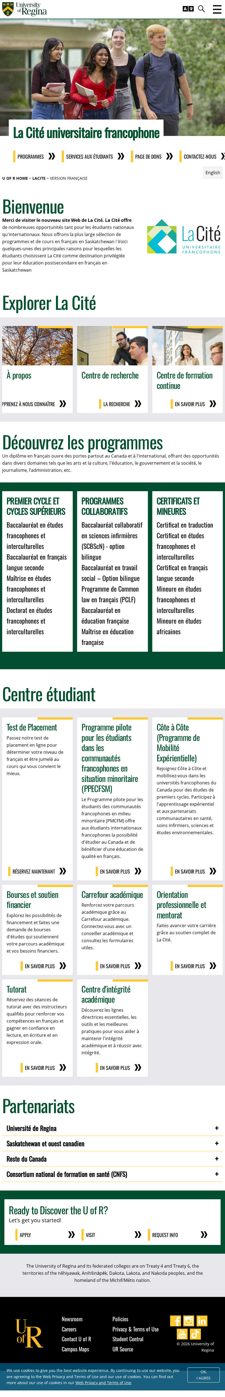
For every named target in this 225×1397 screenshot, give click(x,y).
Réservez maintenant (34, 871)
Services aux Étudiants (89, 156)
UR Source (123, 1349)
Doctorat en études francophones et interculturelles (29, 620)
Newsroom (72, 1319)
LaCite (39, 178)
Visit (90, 1234)
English (213, 173)
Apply (25, 1234)
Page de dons (148, 156)
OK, (203, 1375)
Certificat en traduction (185, 524)
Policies (120, 1319)
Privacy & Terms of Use (136, 1329)
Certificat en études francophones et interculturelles (180, 545)
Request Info (165, 1234)
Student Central (128, 1339)
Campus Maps (75, 1349)
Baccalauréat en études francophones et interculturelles (35, 535)
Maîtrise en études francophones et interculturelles (29, 588)
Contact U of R (76, 1339)
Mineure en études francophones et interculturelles (179, 599)
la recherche (116, 404)
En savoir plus (190, 404)
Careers (69, 1329)
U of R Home (15, 178)
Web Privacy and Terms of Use (103, 1382)
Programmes (31, 156)
